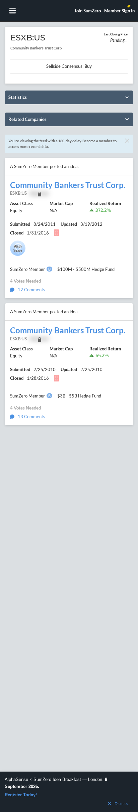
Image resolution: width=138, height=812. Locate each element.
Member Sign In (119, 10)
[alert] (69, 792)
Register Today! (21, 794)
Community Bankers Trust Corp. (67, 185)
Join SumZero (87, 10)
